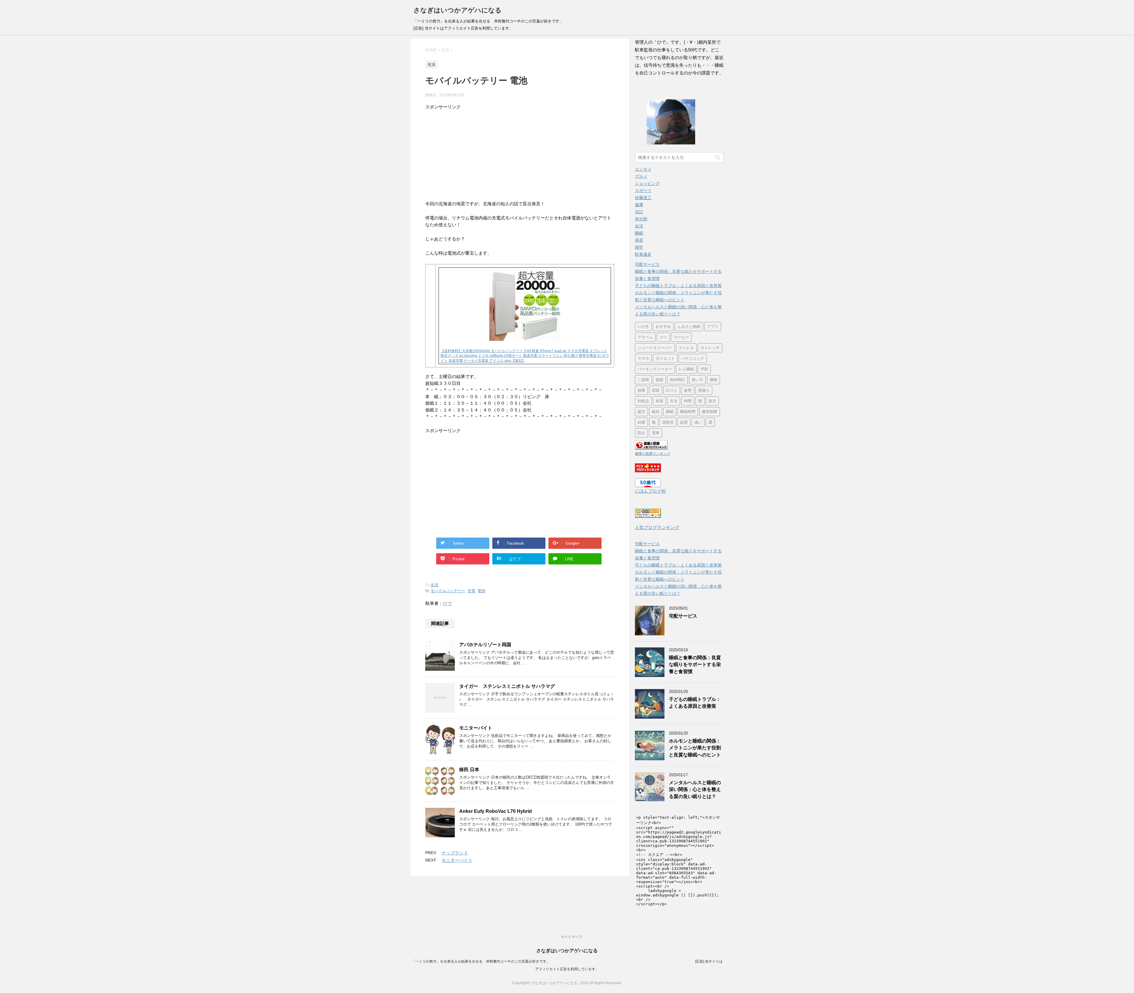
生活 (434, 585)
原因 (655, 390)
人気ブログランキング (657, 527)
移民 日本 (469, 769)
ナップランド (454, 852)
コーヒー (681, 337)
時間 (688, 401)
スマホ (643, 358)
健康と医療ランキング (652, 454)
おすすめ (663, 326)
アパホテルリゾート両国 (485, 644)
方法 (673, 401)
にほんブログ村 (650, 491)
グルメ (641, 176)
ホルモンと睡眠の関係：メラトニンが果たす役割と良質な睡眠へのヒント (695, 747)
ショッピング (647, 183)
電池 (481, 591)
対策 (659, 401)
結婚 (641, 422)
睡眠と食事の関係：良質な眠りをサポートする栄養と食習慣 (695, 664)
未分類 (641, 218)
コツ (663, 337)
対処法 (643, 401)
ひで (447, 603)
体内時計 (677, 379)
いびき (643, 326)
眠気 (655, 411)
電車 (655, 433)
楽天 (712, 401)
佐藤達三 (643, 197)
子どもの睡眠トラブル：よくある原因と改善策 (678, 285)
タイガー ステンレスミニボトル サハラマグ (507, 686)
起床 (684, 422)
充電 (471, 591)
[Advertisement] (519, 151)
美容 (639, 240)
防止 (641, 433)
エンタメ (643, 169)
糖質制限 (709, 411)
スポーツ (643, 190)
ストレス (686, 348)
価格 (713, 379)
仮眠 (659, 379)
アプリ (712, 326)
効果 (641, 390)
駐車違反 (643, 254)
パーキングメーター (655, 369)
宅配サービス (647, 264)
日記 (639, 211)
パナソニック (692, 358)
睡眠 (639, 233)
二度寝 (643, 379)
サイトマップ (571, 937)
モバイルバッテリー (448, 591)
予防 (704, 369)
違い (698, 422)
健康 (639, 204)
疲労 (641, 411)
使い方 (697, 379)
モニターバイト (475, 727)
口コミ (671, 390)
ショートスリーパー (655, 348)
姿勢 (688, 390)
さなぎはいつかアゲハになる (457, 10)
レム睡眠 (686, 369)
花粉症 (668, 422)
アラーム (645, 337)
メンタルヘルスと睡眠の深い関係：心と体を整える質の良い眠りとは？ (695, 789)
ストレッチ (710, 348)
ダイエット (665, 358)
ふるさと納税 (688, 326)
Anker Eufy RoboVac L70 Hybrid (495, 811)
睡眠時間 (687, 411)
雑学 (639, 247)
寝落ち (704, 390)
